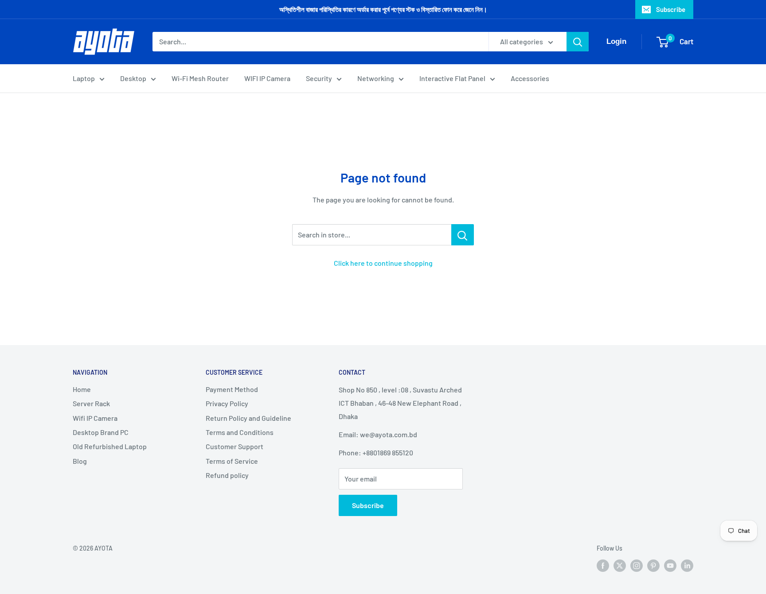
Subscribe (670, 9)
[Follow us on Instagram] (636, 565)
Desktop (133, 78)
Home (82, 389)
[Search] (578, 41)
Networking (375, 78)
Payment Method (232, 389)
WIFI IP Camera (267, 78)
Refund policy (227, 475)
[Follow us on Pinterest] (653, 565)
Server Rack (91, 403)
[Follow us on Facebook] (603, 565)
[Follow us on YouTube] (670, 565)
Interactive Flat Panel (452, 78)
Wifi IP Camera (95, 418)
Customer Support (234, 446)
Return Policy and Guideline (248, 418)
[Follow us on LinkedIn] (687, 565)
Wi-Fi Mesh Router (200, 78)
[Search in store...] (462, 234)
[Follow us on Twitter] (620, 565)
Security (319, 78)
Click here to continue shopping (383, 263)
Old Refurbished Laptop (110, 446)
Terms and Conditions (240, 432)
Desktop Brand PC (101, 432)
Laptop (84, 78)
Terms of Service (232, 461)
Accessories (530, 78)
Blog (80, 461)
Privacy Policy (227, 403)
